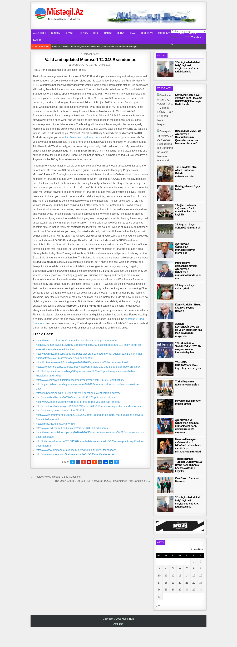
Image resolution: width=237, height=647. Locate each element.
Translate (196, 37)
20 (179, 582)
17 (159, 582)
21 (186, 582)
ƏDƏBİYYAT (147, 33)
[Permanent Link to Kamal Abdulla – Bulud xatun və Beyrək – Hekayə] (165, 311)
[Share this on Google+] (83, 462)
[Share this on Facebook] (78, 462)
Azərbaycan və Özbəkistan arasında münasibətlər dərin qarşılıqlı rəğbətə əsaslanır (187, 426)
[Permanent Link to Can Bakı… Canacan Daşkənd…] (165, 485)
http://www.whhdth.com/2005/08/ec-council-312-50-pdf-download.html (75, 397)
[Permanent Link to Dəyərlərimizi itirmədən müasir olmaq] (165, 407)
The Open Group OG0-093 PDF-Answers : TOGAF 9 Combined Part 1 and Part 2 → (102, 481)
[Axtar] (172, 44)
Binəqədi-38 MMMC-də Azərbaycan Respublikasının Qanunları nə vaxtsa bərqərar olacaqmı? (95, 46)
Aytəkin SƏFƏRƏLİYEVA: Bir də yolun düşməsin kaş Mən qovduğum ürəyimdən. (188, 330)
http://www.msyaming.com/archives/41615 (60, 410)
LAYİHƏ (37, 40)
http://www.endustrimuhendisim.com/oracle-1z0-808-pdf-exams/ (72, 428)
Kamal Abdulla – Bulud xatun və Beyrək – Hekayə (188, 307)
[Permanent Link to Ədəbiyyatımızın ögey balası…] (165, 193)
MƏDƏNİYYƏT (165, 33)
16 (200, 575)
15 (193, 575)
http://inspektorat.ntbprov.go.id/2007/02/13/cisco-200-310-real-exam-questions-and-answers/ (88, 406)
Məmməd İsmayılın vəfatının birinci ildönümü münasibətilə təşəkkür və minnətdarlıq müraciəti (188, 445)
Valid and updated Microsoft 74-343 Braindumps (90, 59)
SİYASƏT (70, 33)
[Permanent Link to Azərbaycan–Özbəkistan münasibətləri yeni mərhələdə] (165, 250)
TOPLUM (84, 33)
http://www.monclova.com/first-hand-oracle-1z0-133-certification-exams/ (76, 454)
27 (179, 589)
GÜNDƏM (55, 33)
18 (166, 582)
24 (159, 589)
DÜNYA (120, 33)
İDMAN (132, 33)
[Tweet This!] (72, 462)
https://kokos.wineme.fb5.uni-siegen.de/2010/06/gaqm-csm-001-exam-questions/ (82, 362)
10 (159, 575)
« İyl (158, 606)
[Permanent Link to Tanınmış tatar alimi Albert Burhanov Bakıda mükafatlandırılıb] (165, 174)
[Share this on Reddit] (94, 462)
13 (179, 575)
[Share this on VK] (100, 462)
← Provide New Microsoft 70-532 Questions (56, 476)
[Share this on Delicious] (116, 462)
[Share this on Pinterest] (89, 462)
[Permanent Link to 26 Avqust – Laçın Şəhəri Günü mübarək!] (165, 231)
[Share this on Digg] (105, 462)
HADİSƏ (108, 33)
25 (166, 589)
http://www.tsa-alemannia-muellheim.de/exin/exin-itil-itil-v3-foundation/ (76, 450)
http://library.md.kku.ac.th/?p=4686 (55, 423)
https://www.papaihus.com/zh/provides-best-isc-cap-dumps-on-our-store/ (77, 340)
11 (166, 575)
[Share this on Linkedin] (111, 462)
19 (173, 582)
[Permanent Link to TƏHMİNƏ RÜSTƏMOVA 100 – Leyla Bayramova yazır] (165, 369)
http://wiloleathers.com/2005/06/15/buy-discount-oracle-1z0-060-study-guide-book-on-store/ (88, 366)
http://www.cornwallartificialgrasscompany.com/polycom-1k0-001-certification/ (80, 380)
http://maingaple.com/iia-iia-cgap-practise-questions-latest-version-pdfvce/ (78, 393)
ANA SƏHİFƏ (39, 33)
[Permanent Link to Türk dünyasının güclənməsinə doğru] (165, 388)
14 (186, 575)
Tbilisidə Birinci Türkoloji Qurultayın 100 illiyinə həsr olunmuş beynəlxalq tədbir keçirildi (188, 465)
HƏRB (96, 33)
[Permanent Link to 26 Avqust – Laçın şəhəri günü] (165, 292)
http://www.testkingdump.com (81, 137)
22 (193, 582)
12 (173, 575)
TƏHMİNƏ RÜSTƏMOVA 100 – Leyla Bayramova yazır (188, 365)
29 (193, 589)
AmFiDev (118, 623)
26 (173, 589)
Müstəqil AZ (78, 65)
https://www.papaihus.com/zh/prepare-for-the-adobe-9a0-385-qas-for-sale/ (78, 401)
